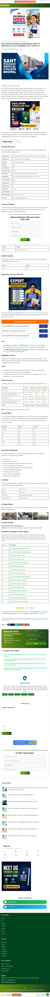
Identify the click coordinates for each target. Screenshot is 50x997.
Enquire (32, 742)
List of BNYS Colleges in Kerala (17, 587)
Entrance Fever (5, 968)
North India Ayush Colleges (11, 41)
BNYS (13, 179)
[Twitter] (12, 625)
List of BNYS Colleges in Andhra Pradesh (19, 548)
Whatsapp (4, 953)
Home (2, 41)
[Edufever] (5, 5)
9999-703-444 (16, 994)
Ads (2, 921)
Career (3, 923)
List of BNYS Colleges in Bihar (17, 559)
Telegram (44, 611)
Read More (8, 620)
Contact (3, 933)
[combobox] (27, 639)
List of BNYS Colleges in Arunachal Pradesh (20, 551)
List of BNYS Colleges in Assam (17, 555)
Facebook (5, 613)
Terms (3, 931)
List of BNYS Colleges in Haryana (18, 573)
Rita (8, 49)
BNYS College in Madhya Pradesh (20, 198)
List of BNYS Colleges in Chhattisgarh (19, 562)
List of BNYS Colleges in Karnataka (18, 583)
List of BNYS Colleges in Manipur (17, 594)
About (2, 918)
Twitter (3, 944)
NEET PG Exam (5, 964)
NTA (43, 345)
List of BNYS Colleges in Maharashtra (19, 590)
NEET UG (23, 345)
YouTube (11, 694)
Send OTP (25, 773)
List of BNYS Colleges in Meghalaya (18, 597)
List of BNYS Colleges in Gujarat (17, 569)
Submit (25, 239)
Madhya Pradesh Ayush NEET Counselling (17, 349)
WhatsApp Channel (36, 611)
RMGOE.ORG (4, 970)
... (46, 694)
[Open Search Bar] (44, 5)
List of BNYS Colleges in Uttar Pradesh (19, 601)
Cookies (3, 926)
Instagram (13, 613)
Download (43, 326)
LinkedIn (5, 694)
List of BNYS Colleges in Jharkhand (18, 580)
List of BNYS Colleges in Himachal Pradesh (20, 576)
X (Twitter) (24, 694)
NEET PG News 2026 (6, 966)
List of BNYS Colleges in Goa (16, 566)
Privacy (3, 928)
